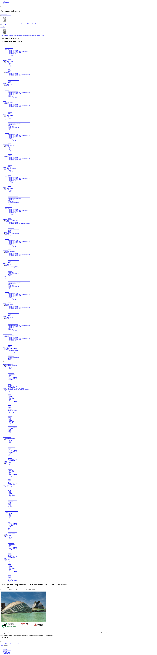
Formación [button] (10, 58)
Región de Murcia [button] (6, 347)
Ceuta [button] (4, 205)
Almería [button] (9, 63)
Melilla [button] (4, 289)
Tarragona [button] (10, 193)
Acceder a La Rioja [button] (9, 277)
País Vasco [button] (5, 316)
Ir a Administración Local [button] (10, 438)
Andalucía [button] (5, 60)
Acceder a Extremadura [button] (10, 251)
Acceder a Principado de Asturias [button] (11, 335)
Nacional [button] (4, 46)
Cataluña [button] (4, 187)
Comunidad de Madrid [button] (7, 219)
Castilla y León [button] (6, 144)
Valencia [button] (9, 237)
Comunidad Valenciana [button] (7, 232)
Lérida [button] (9, 192)
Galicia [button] (4, 263)
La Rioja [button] (4, 276)
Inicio (4, 1)
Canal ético (5, 651)
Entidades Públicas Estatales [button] (13, 56)
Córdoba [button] (9, 65)
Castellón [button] (9, 236)
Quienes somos (6, 647)
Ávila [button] (9, 147)
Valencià (5, 21)
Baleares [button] (4, 101)
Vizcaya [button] (9, 321)
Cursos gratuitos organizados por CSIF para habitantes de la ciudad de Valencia (29, 23)
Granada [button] (9, 66)
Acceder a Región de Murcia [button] (11, 348)
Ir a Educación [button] (8, 462)
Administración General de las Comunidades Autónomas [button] (19, 51)
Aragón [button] (4, 83)
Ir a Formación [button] (8, 535)
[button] (5, 15)
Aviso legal (5, 649)
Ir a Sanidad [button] (7, 559)
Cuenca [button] (9, 172)
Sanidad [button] (9, 59)
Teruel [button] (9, 87)
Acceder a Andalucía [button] (9, 61)
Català (4, 18)
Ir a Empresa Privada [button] (9, 486)
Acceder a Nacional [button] (9, 48)
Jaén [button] (9, 69)
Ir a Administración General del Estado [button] (12, 413)
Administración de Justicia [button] (13, 50)
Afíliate (4, 4)
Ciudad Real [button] (10, 171)
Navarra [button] (4, 303)
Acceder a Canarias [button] (9, 115)
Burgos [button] (9, 148)
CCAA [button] (6, 366)
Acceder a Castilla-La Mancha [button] (11, 168)
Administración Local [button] (12, 53)
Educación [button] (10, 54)
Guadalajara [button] (10, 173)
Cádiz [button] (9, 64)
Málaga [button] (9, 70)
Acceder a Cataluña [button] (9, 188)
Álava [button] (9, 319)
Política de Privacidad (7, 650)
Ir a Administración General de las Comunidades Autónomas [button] (17, 389)
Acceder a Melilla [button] (8, 290)
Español (4, 17)
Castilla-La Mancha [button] (7, 167)
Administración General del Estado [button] (14, 52)
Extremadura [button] (5, 250)
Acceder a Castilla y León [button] (10, 145)
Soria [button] (9, 152)
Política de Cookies (6, 652)
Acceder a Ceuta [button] (8, 207)
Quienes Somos (6, 2)
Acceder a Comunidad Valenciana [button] (12, 233)
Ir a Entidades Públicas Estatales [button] (11, 511)
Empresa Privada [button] (11, 55)
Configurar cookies (6, 653)
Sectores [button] (7, 49)
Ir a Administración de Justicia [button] (11, 365)
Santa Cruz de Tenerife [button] (12, 118)
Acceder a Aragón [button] (8, 84)
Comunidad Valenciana (8, 23)
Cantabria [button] (5, 130)
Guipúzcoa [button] (10, 320)
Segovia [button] (9, 151)
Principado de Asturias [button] (7, 334)
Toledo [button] (9, 175)
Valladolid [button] (10, 154)
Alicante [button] (9, 235)
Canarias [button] (4, 114)
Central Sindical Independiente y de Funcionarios (10, 8)
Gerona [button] (9, 191)
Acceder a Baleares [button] (9, 102)
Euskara (5, 19)
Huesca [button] (9, 86)
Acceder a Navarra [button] (9, 304)
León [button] (9, 149)
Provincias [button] (7, 62)
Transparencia (5, 3)
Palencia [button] (9, 150)
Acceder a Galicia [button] (8, 264)
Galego (4, 20)
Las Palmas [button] (10, 117)
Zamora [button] (9, 155)
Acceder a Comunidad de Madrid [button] (11, 220)
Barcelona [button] (10, 190)
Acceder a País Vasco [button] (9, 317)
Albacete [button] (9, 170)
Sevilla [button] (9, 71)
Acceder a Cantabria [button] (9, 131)
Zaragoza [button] (9, 88)
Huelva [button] (9, 67)
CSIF (1, 645)
